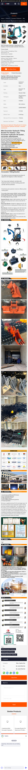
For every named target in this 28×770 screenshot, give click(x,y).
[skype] (7, 673)
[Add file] (2, 767)
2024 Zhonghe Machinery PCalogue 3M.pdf (11, 138)
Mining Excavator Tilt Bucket (8, 649)
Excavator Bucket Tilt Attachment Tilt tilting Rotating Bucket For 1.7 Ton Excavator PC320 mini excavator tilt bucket (20, 729)
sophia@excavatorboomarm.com (10, 1)
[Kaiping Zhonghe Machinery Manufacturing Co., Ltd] (7, 3)
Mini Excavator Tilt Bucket (8, 651)
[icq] (17, 673)
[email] (14, 673)
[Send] (26, 767)
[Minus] (26, 736)
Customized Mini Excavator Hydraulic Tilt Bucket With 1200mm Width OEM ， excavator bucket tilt (7, 729)
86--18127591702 (23, 1)
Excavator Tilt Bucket (16, 18)
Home (2, 18)
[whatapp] (10, 672)
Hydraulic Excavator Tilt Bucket (9, 654)
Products (8, 18)
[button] (4, 43)
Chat (24, 3)
